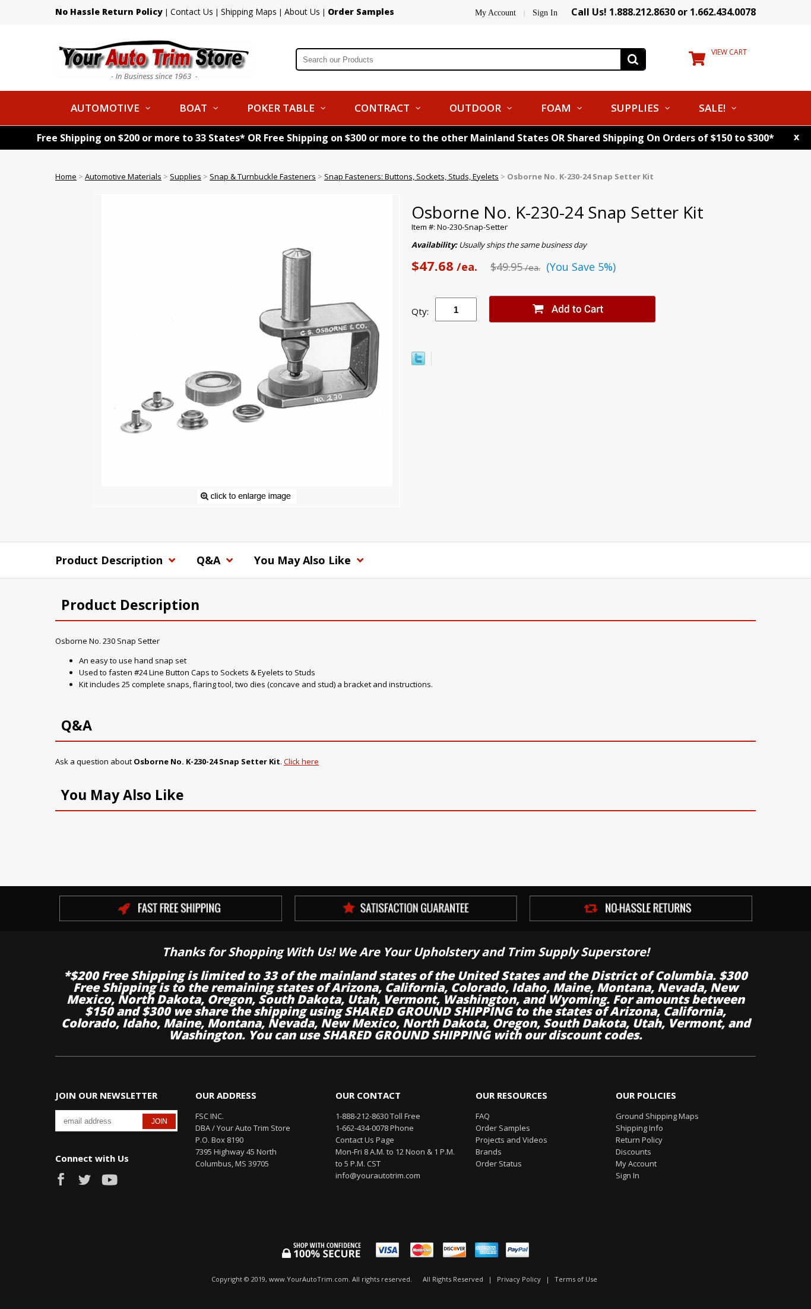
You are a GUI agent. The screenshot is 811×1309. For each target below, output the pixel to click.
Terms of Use (576, 1279)
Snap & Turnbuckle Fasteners (263, 176)
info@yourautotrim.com (377, 1175)
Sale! (712, 108)
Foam (556, 108)
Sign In (545, 12)
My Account (495, 12)
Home (66, 176)
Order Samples (503, 1128)
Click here (301, 761)
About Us (302, 11)
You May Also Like (304, 560)
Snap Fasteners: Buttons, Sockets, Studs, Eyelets (411, 176)
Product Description (110, 560)
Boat (193, 108)
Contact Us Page (364, 1139)
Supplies (635, 108)
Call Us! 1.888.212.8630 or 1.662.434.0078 (663, 12)
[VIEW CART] (697, 61)
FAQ (483, 1116)
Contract (382, 108)
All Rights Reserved (453, 1279)
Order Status (499, 1163)
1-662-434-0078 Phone (374, 1128)
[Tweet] (418, 362)
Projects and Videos (511, 1139)
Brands (489, 1151)
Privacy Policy (519, 1279)
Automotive (105, 108)
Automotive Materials (123, 176)
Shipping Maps (249, 11)
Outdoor (475, 108)
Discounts (633, 1151)
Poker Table (281, 108)
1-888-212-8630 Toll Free (377, 1116)
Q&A (210, 560)
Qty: (420, 311)
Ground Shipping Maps (657, 1116)
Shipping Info (639, 1128)
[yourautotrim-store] (154, 58)
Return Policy (639, 1139)
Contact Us (191, 11)
